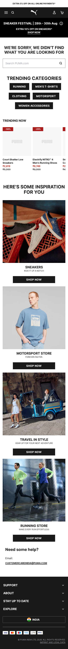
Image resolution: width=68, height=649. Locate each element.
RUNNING (19, 86)
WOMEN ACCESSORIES (34, 105)
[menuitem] (52, 642)
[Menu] (6, 12)
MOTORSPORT (46, 96)
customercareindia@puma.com (26, 563)
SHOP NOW (34, 32)
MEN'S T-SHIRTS (46, 86)
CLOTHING (19, 96)
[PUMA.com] (34, 12)
